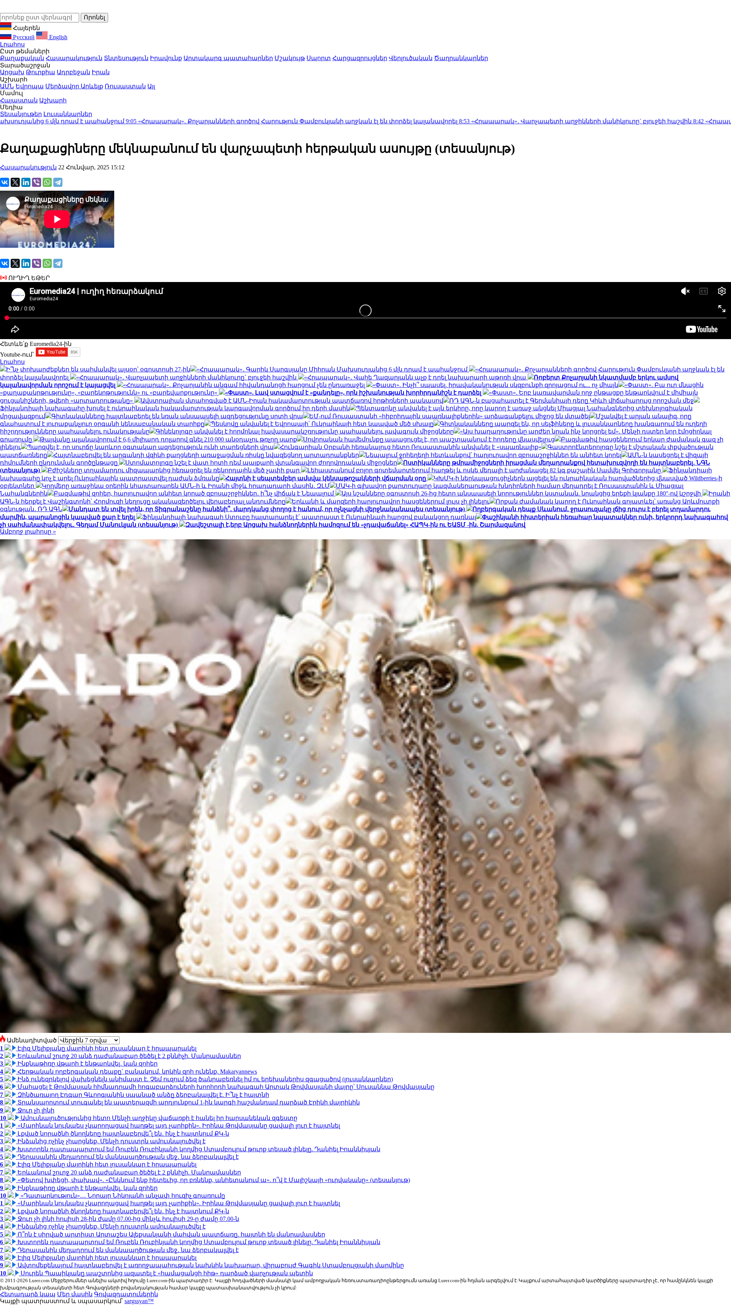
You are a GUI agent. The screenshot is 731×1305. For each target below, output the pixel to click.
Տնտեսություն (126, 58)
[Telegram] (57, 182)
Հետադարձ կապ (28, 1294)
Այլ (151, 86)
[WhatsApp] (47, 182)
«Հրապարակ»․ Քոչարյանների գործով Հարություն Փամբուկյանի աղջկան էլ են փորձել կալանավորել (187, 121)
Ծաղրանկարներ (461, 58)
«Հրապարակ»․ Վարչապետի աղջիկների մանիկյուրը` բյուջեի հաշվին (471, 121)
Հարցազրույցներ (359, 58)
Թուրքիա (40, 72)
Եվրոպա (30, 86)
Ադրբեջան (73, 72)
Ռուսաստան (125, 86)
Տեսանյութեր (21, 114)
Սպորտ (318, 58)
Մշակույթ (290, 58)
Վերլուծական (411, 58)
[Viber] (36, 182)
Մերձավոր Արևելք (74, 86)
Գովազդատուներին (126, 1294)
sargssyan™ (139, 1301)
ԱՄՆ (7, 86)
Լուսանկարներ (67, 114)
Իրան (101, 72)
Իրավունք (166, 58)
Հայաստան (19, 100)
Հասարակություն (74, 58)
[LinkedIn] (25, 182)
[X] (15, 182)
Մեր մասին (75, 1294)
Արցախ (12, 72)
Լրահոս (12, 44)
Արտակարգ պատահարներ (228, 58)
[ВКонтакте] (4, 182)
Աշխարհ (53, 100)
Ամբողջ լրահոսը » (28, 531)
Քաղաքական (22, 58)
